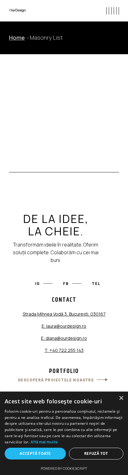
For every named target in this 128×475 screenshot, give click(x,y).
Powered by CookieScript (64, 468)
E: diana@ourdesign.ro (64, 338)
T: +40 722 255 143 (64, 350)
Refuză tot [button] (96, 453)
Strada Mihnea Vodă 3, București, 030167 (64, 314)
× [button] (121, 398)
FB (66, 284)
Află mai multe (44, 442)
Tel (96, 284)
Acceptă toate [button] (35, 453)
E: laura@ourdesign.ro (64, 326)
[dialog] (64, 433)
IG (37, 284)
